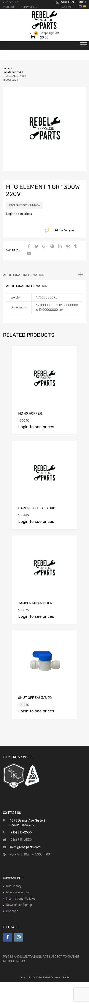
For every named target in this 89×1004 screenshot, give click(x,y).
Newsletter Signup (19, 905)
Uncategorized (12, 71)
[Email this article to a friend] (28, 253)
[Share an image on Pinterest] (51, 246)
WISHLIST (8, 6)
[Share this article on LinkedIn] (59, 246)
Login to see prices (19, 214)
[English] (80, 6)
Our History (14, 886)
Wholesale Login (72, 1)
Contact (12, 911)
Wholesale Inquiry (18, 892)
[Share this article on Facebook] (28, 246)
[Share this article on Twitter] (36, 246)
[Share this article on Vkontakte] (67, 246)
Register (65, 6)
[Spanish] (84, 6)
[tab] (44, 275)
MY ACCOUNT (11, 2)
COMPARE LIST (30, 6)
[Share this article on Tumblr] (75, 246)
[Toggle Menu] (83, 45)
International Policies (20, 898)
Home (6, 68)
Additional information (23, 275)
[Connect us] (7, 937)
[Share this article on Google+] (44, 246)
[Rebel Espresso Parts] (44, 28)
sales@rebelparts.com (25, 847)
